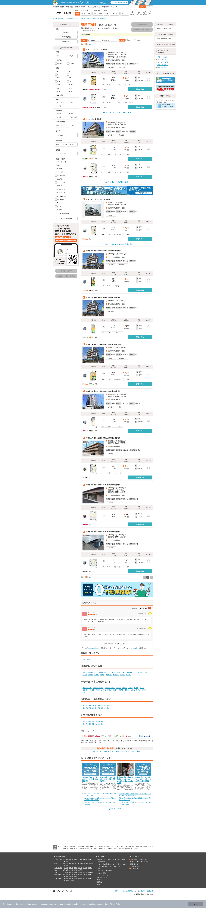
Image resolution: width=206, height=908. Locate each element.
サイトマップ (134, 868)
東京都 (66, 863)
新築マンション (97, 752)
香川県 (66, 876)
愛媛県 (71, 876)
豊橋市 (118, 688)
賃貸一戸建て (123, 859)
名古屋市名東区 (98, 688)
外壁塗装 (99, 882)
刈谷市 (103, 690)
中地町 (96, 675)
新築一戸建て (120, 752)
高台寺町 (107, 672)
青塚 (88, 659)
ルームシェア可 (162, 62)
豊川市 (92, 690)
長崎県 (75, 879)
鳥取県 (75, 874)
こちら (135, 648)
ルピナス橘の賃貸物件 (93, 119)
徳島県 (90, 874)
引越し (98, 884)
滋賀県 (80, 872)
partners (43, 904)
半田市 (142, 688)
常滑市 (138, 690)
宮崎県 (90, 879)
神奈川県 (71, 863)
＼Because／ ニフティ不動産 (138, 859)
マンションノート (93, 648)
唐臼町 (85, 672)
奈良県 (85, 872)
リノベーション (162, 59)
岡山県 (71, 874)
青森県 (71, 859)
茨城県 (86, 863)
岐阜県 (71, 870)
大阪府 (66, 872)
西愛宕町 (109, 675)
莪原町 (122, 675)
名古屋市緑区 (87, 688)
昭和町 (124, 672)
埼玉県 (77, 863)
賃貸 (98, 859)
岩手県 (75, 859)
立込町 (139, 672)
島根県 (80, 874)
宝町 (134, 672)
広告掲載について (135, 866)
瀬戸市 (136, 688)
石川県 (85, 868)
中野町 (102, 675)
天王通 (85, 675)
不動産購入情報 (101, 862)
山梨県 (71, 868)
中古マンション (109, 752)
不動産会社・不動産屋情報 (104, 871)
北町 (95, 672)
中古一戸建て (130, 752)
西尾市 (121, 690)
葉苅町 (128, 675)
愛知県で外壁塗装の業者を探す (93, 724)
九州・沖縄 (58, 879)
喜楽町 (100, 672)
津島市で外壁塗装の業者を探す (93, 721)
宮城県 (80, 859)
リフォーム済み (162, 57)
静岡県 (75, 870)
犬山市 (132, 690)
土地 (138, 752)
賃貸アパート (114, 859)
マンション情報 (101, 873)
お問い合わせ (134, 864)
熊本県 (80, 879)
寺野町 (145, 672)
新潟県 (66, 868)
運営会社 (118, 891)
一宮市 (130, 688)
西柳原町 (116, 675)
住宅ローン (100, 880)
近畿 (56, 872)
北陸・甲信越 (58, 868)
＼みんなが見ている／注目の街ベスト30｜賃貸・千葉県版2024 (107, 779)
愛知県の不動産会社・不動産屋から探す (96, 708)
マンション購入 (101, 864)
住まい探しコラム (102, 877)
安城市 (115, 690)
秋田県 (85, 859)
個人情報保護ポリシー (130, 891)
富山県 (80, 868)
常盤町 (90, 675)
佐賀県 (71, 879)
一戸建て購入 (100, 866)
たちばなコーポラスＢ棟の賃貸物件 (98, 199)
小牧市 (85, 692)
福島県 (66, 861)
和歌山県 (90, 872)
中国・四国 (58, 874)
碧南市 (98, 690)
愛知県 (66, 870)
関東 (56, 863)
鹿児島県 (66, 880)
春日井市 (86, 690)
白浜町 (129, 672)
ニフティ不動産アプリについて (139, 862)
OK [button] (195, 904)
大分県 (85, 879)
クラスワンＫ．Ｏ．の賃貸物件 (96, 49)
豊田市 (109, 690)
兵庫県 (71, 872)
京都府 (75, 872)
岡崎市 (124, 688)
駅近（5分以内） (162, 67)
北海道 (66, 859)
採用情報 (150, 891)
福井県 (90, 868)
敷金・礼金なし (162, 65)
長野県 (75, 868)
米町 (118, 672)
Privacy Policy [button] (115, 904)
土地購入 (99, 868)
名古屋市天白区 (110, 688)
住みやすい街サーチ (102, 875)
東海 (56, 870)
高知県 (75, 876)
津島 (84, 659)
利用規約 (142, 891)
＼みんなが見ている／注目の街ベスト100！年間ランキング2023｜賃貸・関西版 (143, 779)
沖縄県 (72, 880)
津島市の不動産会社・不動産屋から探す (96, 705)
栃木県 (91, 863)
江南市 (144, 690)
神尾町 (90, 672)
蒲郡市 (127, 690)
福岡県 (66, 879)
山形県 (90, 859)
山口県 (85, 874)
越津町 (113, 672)
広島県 (66, 874)
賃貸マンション (104, 859)
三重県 (80, 870)
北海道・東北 (58, 859)
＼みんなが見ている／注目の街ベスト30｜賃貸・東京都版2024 (90, 779)
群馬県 (66, 865)
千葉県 (81, 863)
